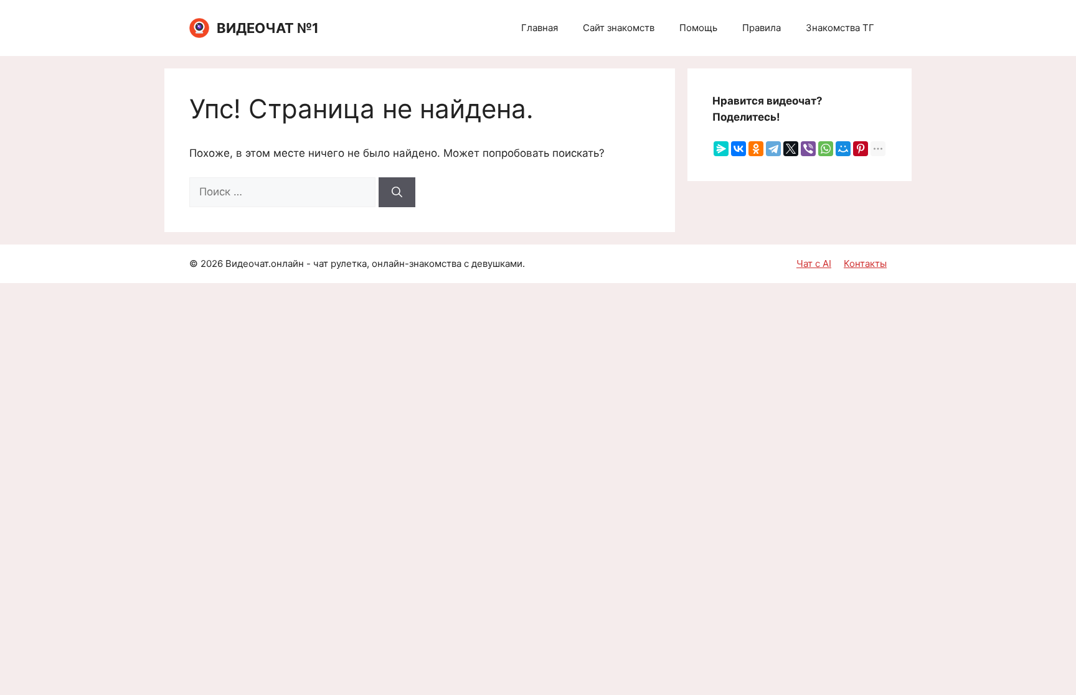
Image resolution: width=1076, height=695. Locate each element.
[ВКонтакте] (738, 148)
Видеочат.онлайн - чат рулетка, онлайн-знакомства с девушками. (375, 263)
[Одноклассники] (755, 148)
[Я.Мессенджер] (721, 148)
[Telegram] (773, 148)
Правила (761, 28)
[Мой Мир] (843, 148)
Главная (539, 28)
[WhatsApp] (825, 148)
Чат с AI (813, 263)
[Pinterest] (860, 148)
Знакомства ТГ (840, 28)
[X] (790, 148)
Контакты (865, 263)
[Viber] (808, 148)
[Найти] (397, 192)
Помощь (698, 28)
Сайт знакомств (618, 28)
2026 (212, 263)
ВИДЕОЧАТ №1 (268, 28)
